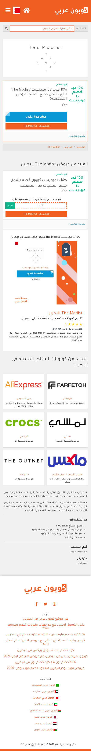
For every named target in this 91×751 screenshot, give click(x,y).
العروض (68, 147)
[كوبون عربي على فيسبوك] (36, 604)
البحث (82, 28)
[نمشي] (67, 423)
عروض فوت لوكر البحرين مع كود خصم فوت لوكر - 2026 (45, 668)
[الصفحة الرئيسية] (71, 11)
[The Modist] (45, 58)
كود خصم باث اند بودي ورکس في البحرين (45, 650)
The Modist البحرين (65, 313)
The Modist (54, 147)
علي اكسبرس (24, 399)
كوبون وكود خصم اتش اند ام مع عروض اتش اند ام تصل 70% (45, 642)
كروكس (23, 436)
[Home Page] (45, 589)
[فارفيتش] (67, 385)
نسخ (10, 206)
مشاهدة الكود (36, 117)
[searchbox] (42, 29)
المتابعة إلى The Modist (36, 126)
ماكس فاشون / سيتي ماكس (67, 474)
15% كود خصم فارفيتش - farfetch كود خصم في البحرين (45, 635)
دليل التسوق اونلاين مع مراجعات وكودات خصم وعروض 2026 (45, 627)
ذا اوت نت (24, 474)
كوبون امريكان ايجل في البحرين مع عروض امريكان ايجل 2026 (46, 656)
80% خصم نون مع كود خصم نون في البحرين (45, 662)
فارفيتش (67, 399)
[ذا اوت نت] (23, 461)
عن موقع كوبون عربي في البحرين (45, 619)
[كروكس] (23, 423)
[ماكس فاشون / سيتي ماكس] (67, 461)
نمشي (67, 436)
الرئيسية (81, 147)
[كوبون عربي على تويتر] (45, 604)
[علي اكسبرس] (23, 385)
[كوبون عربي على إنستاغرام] (54, 604)
